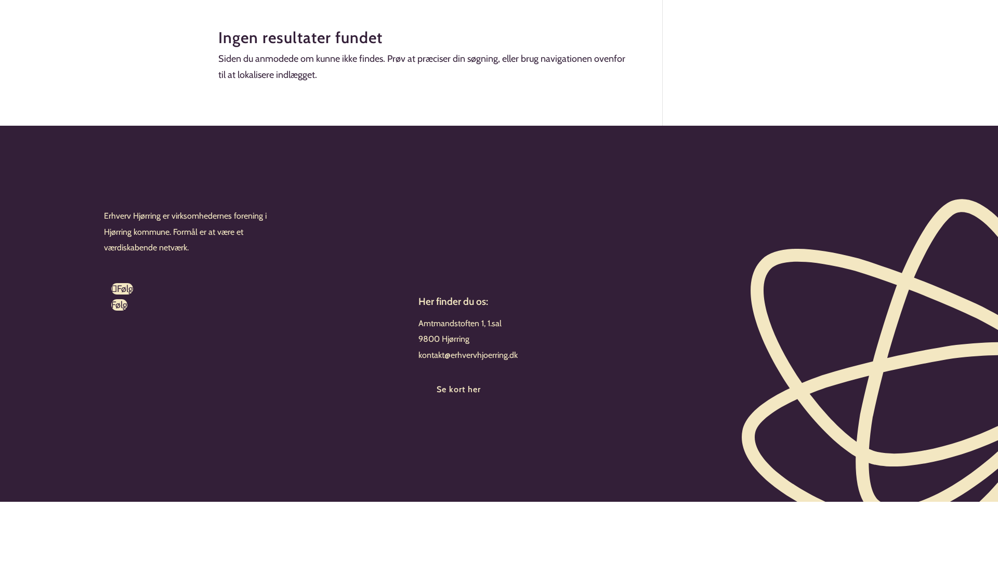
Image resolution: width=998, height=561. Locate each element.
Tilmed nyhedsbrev (480, 431)
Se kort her (459, 389)
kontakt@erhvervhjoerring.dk (468, 355)
